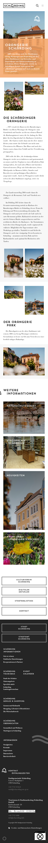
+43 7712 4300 (13, 815)
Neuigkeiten (16, 475)
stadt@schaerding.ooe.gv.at (18, 789)
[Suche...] (37, 5)
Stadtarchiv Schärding (16, 442)
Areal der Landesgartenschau (23, 538)
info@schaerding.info (16, 818)
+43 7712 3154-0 (14, 787)
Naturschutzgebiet (21, 406)
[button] (42, 5)
